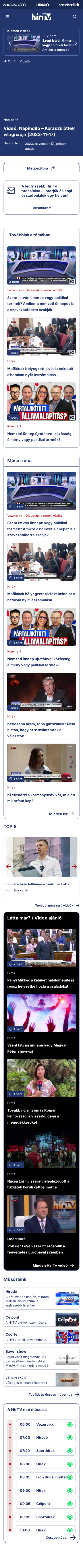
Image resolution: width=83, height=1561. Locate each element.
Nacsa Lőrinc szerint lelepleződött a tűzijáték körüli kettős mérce (38, 1184)
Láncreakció (16, 1239)
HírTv (7, 61)
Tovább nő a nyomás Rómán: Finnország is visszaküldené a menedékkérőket (33, 1116)
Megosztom (37, 168)
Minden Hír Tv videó (50, 1265)
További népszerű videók (54, 905)
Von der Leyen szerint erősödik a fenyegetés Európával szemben (36, 1249)
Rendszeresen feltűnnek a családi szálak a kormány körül (37, 887)
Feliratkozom (41, 208)
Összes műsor (57, 1537)
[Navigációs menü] (8, 16)
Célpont (12, 1317)
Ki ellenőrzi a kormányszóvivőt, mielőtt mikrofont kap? (41, 798)
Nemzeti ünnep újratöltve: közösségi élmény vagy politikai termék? (39, 436)
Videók (24, 61)
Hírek (11, 361)
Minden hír (58, 814)
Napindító (11, 120)
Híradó (11, 1291)
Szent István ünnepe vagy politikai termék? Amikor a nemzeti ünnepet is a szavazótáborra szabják (59, 52)
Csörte (11, 1334)
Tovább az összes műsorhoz (50, 1394)
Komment (14, 426)
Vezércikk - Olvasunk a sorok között (34, 290)
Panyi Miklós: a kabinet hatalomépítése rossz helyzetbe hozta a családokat (41, 983)
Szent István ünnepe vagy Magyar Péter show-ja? (37, 1048)
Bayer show (16, 1351)
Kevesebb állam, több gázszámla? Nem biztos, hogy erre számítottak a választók (41, 730)
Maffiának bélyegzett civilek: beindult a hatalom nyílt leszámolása (40, 371)
